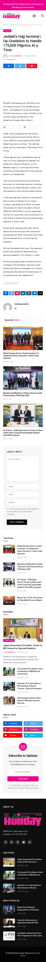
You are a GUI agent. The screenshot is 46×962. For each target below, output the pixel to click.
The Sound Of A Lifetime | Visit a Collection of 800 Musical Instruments (30, 671)
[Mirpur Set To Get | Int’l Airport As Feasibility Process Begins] (9, 600)
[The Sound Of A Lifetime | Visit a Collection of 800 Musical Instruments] (9, 671)
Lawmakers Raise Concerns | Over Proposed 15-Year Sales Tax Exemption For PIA (30, 935)
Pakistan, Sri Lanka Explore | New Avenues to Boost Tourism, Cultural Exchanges (29, 686)
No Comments (10, 60)
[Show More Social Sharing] (40, 66)
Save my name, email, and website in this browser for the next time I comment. (23, 511)
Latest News (9, 640)
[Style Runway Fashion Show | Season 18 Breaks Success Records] (9, 700)
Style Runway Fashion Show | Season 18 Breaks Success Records (29, 700)
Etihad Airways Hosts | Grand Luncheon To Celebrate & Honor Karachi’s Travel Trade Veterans (21, 355)
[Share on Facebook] (8, 66)
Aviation (7, 30)
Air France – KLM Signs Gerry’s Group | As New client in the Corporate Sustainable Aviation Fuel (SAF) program (22, 432)
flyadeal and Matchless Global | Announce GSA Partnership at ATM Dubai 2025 (30, 566)
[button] (34, 15)
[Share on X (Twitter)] (20, 66)
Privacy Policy (24, 788)
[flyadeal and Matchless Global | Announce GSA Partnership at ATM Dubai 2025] (23, 378)
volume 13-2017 (11, 283)
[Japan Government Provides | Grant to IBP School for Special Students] (23, 630)
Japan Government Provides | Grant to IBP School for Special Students (29, 861)
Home (5, 25)
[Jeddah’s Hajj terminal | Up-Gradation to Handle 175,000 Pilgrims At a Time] (23, 84)
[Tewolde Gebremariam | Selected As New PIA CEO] (9, 923)
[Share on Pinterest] (31, 66)
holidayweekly (17, 56)
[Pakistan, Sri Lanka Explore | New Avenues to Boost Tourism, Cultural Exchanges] (9, 686)
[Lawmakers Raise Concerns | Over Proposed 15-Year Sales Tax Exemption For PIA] (9, 936)
